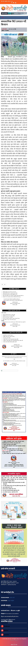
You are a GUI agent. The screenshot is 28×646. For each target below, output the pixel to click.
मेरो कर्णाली (5, 29)
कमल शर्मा (12, 598)
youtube (6, 635)
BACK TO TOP (14, 644)
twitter (5, 630)
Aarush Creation (14, 640)
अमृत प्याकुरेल (11, 601)
